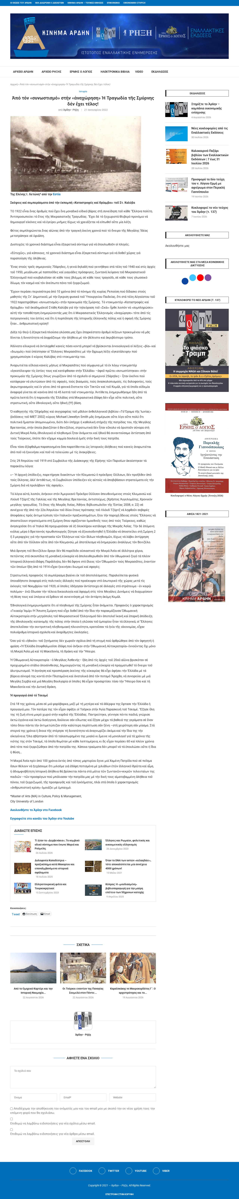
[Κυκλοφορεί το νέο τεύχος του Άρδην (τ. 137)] (176, 213)
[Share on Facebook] (79, 931)
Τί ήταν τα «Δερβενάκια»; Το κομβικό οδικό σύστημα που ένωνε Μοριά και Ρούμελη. (57, 844)
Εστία (56, 194)
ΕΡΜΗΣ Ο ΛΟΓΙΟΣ (81, 71)
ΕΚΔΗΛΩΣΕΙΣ (159, 71)
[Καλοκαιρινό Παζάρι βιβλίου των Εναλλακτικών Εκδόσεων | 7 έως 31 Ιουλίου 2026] (176, 156)
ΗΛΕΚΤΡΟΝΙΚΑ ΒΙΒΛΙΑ (115, 71)
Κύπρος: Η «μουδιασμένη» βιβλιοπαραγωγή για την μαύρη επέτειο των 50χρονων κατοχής (124, 888)
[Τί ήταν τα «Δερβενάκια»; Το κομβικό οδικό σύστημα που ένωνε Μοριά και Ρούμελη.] (22, 846)
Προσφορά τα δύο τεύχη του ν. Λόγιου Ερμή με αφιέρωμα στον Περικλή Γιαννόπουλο (208, 186)
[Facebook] (220, 3)
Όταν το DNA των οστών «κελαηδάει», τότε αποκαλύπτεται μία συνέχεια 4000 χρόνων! (128, 864)
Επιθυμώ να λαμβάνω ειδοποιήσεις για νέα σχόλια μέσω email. (53, 1123)
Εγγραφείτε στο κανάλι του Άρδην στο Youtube (42, 818)
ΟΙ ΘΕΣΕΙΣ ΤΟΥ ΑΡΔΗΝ (21, 3)
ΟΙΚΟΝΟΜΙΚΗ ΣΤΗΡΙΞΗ (134, 3)
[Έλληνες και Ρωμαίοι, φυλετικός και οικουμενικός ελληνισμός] (93, 844)
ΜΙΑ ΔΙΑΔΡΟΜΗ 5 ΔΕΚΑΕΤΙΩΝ (49, 3)
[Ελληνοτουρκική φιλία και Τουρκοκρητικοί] (22, 888)
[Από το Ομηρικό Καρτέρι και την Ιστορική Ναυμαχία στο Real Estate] (33, 968)
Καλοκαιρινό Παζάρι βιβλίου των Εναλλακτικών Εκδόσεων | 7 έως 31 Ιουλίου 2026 (210, 157)
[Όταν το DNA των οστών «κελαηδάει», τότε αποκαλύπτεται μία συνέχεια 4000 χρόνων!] (93, 866)
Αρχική (14, 84)
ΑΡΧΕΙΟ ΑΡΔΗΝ (23, 71)
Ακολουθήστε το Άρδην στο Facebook (36, 810)
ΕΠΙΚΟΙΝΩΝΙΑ (113, 3)
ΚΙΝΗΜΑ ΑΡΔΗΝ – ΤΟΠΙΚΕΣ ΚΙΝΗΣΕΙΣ (85, 3)
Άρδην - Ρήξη (71, 109)
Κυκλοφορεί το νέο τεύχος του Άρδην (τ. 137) (209, 210)
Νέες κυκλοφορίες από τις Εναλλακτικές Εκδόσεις (209, 130)
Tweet (16, 914)
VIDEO (139, 71)
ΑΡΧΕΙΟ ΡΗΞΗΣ (51, 71)
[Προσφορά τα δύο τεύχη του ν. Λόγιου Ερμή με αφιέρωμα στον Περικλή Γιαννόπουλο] (176, 184)
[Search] (227, 72)
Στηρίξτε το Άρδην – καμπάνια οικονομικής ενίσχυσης (206, 108)
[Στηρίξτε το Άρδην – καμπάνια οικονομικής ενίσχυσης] (176, 109)
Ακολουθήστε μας (177, 245)
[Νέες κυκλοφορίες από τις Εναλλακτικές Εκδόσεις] (176, 133)
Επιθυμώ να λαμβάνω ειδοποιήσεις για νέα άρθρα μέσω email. (52, 1134)
